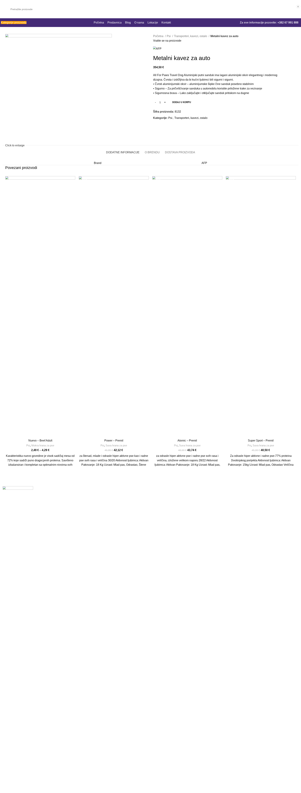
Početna (158, 36)
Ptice (156, 508)
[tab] (123, 150)
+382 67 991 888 (287, 22)
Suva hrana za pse (116, 445)
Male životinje (161, 515)
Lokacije (233, 508)
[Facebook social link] (156, 126)
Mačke (157, 501)
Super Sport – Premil (261, 440)
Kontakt (233, 515)
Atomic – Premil (187, 440)
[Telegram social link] (172, 126)
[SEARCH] (268, 9)
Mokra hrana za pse (42, 445)
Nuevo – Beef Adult (40, 440)
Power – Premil (113, 440)
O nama (233, 501)
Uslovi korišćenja (239, 521)
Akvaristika (160, 521)
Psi (169, 36)
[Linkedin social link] (168, 126)
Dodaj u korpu (181, 102)
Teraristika (159, 527)
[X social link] (160, 126)
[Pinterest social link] (164, 126)
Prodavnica (235, 495)
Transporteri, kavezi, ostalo (191, 36)
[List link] (75, 773)
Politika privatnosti (239, 527)
